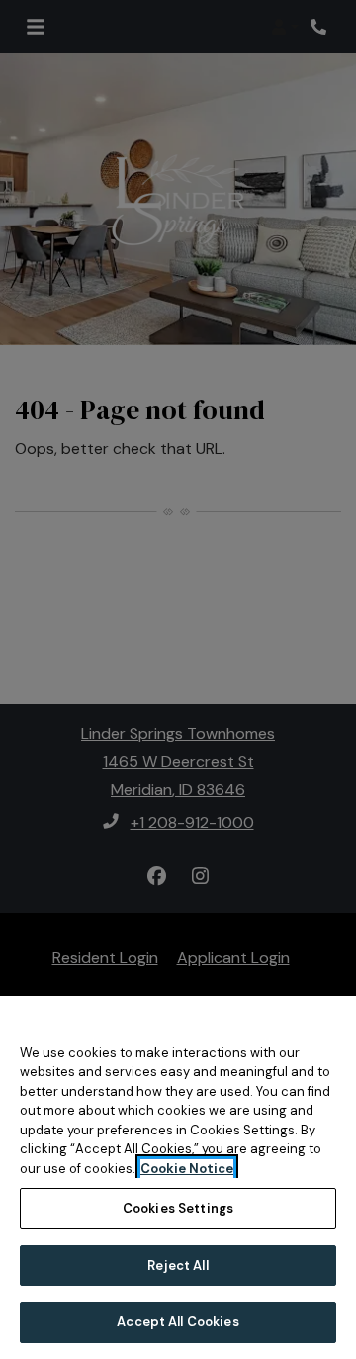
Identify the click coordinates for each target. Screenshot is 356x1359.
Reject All (177, 1265)
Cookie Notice (186, 1168)
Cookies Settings (178, 1208)
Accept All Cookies (177, 1322)
